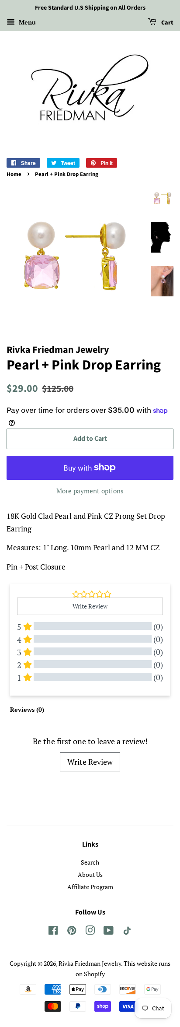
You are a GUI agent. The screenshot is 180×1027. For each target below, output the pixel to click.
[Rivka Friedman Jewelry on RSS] (127, 932)
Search (90, 862)
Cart (166, 22)
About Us (90, 874)
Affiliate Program (90, 887)
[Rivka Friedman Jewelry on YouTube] (109, 932)
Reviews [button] (27, 709)
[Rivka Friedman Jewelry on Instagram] (90, 932)
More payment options (90, 490)
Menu (26, 22)
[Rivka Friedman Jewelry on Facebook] (53, 932)
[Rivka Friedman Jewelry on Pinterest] (71, 932)
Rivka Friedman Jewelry (90, 963)
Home (14, 174)
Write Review (90, 761)
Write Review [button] (90, 606)
